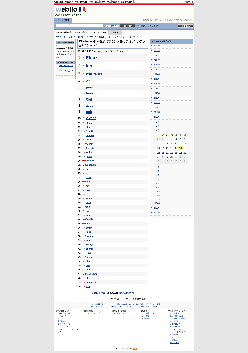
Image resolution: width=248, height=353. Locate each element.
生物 (126, 306)
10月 (158, 191)
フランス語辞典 (63, 20)
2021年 (157, 107)
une (88, 265)
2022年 (157, 112)
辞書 (56, 2)
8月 (157, 183)
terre (88, 202)
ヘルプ (60, 318)
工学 (141, 304)
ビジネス (91, 304)
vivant (91, 118)
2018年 (157, 93)
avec (89, 105)
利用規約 (61, 321)
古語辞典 (115, 2)
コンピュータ (110, 304)
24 (176, 152)
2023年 (157, 117)
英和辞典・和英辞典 (177, 318)
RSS (134, 349)
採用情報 (145, 318)
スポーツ (119, 306)
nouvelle (90, 160)
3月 (157, 130)
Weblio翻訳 (174, 321)
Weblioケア (174, 343)
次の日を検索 (127, 293)
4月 (157, 167)
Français (90, 244)
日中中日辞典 (93, 2)
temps (89, 228)
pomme (90, 236)
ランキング (115, 32)
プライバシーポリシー (66, 324)
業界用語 (99, 304)
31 (176, 157)
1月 (157, 122)
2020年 (157, 102)
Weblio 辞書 (60, 37)
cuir (88, 269)
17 (176, 148)
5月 (157, 171)
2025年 (157, 208)
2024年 (157, 203)
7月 (157, 179)
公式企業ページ (148, 313)
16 (171, 148)
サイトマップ (63, 326)
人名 (137, 306)
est (87, 194)
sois (88, 181)
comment (91, 282)
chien (89, 123)
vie (88, 81)
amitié (89, 152)
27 (158, 157)
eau (88, 286)
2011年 (157, 60)
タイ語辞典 (174, 334)
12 (185, 143)
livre (88, 190)
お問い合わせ (119, 313)
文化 (92, 306)
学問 (158, 304)
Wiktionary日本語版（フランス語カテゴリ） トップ (77, 32)
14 (163, 148)
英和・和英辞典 (81, 2)
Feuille (89, 219)
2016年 (157, 84)
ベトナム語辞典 (176, 337)
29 (167, 157)
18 (180, 148)
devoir (89, 144)
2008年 (157, 46)
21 (163, 152)
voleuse (90, 135)
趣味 (113, 306)
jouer (88, 240)
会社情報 (145, 316)
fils (87, 278)
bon (88, 211)
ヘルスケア (105, 306)
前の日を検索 (98, 293)
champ (89, 249)
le (87, 173)
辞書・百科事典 (152, 306)
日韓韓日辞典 (105, 2)
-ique (88, 232)
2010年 (157, 55)
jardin (89, 156)
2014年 (157, 74)
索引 (105, 32)
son (88, 207)
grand (89, 139)
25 (180, 152)
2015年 (157, 79)
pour (90, 87)
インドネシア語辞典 (177, 332)
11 (180, 143)
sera (88, 223)
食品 (131, 306)
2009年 (157, 50)
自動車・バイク (128, 304)
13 (158, 148)
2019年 (157, 98)
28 (163, 157)
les (89, 65)
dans (88, 177)
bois (89, 93)
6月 (157, 175)
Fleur (91, 57)
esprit (89, 198)
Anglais (90, 148)
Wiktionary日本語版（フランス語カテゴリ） (106, 37)
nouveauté (91, 274)
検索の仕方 (62, 316)
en (87, 169)
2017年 (157, 88)
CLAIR (89, 131)
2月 (157, 126)
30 (171, 157)
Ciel (89, 99)
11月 (158, 195)
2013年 (157, 69)
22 (167, 152)
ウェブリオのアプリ (93, 313)
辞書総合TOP (189, 2)
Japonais (91, 165)
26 (185, 152)
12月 (158, 199)
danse (89, 257)
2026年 (157, 213)
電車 (119, 304)
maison (94, 73)
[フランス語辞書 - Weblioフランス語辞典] (71, 12)
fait (87, 186)
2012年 (157, 65)
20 (158, 152)
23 (171, 152)
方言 (142, 306)
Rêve (88, 253)
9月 (157, 187)
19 (185, 148)
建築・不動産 (150, 304)
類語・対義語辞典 (66, 2)
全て (59, 45)
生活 (97, 306)
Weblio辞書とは (64, 313)
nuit (89, 112)
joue (88, 215)
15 (167, 148)
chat (88, 127)
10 (176, 143)
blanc (89, 261)
